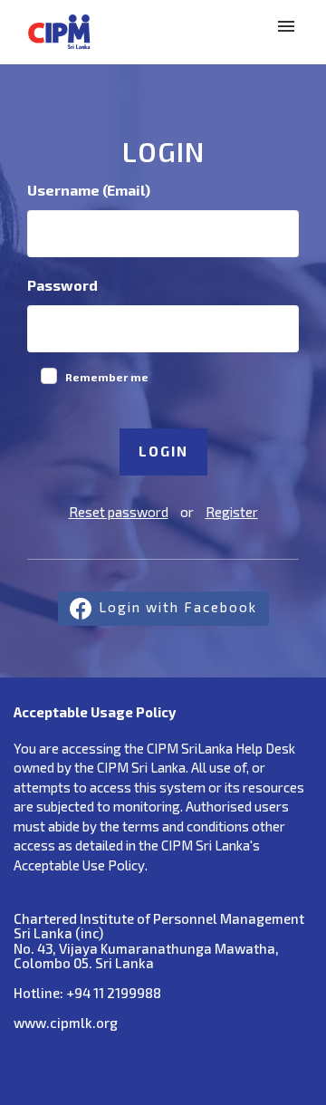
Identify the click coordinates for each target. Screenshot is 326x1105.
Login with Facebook (178, 607)
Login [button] (163, 451)
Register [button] (232, 512)
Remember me (107, 376)
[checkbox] (49, 376)
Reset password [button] (118, 512)
